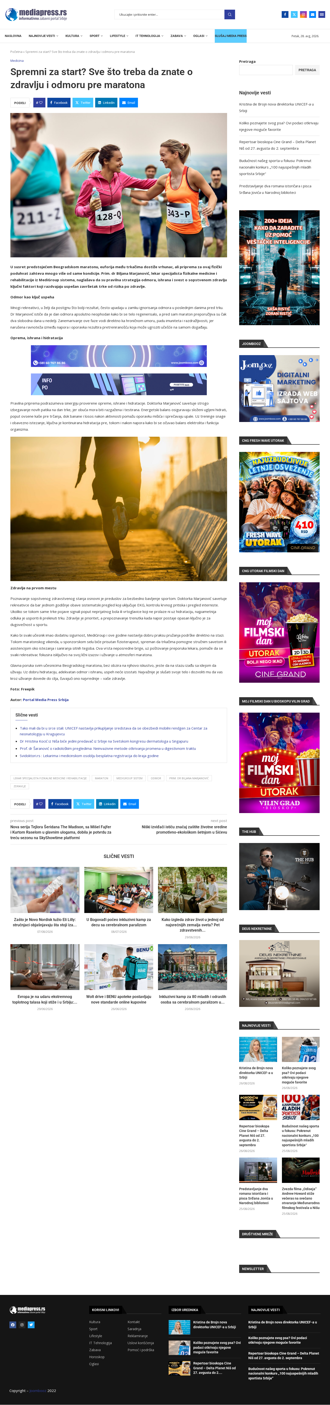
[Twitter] (294, 14)
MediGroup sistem (129, 778)
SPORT (95, 36)
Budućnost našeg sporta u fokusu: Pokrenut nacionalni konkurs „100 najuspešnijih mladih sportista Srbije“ (275, 167)
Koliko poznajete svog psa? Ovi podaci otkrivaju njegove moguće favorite (299, 1075)
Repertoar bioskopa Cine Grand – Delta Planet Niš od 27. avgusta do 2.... (214, 1368)
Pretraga (229, 15)
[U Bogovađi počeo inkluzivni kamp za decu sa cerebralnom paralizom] (118, 890)
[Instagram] (303, 14)
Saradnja (134, 1329)
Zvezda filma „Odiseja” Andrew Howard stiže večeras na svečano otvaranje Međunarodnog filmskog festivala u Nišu (301, 1198)
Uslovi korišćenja (141, 1343)
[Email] (312, 14)
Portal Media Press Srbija (46, 699)
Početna (16, 51)
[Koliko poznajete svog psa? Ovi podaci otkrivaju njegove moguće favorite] (301, 1049)
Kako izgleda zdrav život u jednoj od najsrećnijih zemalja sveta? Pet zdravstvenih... (193, 925)
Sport (93, 1329)
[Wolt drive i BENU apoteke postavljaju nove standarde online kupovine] (118, 967)
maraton (101, 778)
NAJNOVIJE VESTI (42, 36)
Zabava (95, 1350)
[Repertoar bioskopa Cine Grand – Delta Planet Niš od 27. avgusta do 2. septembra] (258, 1107)
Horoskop (97, 1357)
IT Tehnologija (100, 1343)
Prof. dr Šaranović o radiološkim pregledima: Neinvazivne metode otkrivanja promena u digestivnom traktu (108, 748)
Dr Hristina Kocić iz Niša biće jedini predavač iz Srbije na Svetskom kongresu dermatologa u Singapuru (104, 741)
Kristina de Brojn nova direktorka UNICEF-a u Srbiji (256, 1072)
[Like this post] (41, 102)
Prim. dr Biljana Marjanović (189, 778)
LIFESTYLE (117, 36)
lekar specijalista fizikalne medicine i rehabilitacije (50, 778)
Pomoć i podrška (141, 1350)
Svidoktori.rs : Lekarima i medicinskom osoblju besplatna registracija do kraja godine (89, 755)
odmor (156, 778)
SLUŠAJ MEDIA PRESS (231, 36)
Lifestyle (95, 1336)
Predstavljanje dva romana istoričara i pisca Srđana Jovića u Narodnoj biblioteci (256, 1196)
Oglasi (94, 1364)
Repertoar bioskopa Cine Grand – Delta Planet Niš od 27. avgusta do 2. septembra (254, 1135)
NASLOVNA (13, 36)
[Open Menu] (321, 14)
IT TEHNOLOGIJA (148, 36)
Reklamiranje (138, 1336)
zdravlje (20, 786)
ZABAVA (177, 36)
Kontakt (134, 1322)
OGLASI (198, 36)
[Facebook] (285, 14)
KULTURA (72, 36)
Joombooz (37, 1390)
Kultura (94, 1322)
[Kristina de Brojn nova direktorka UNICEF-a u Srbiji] (258, 1049)
